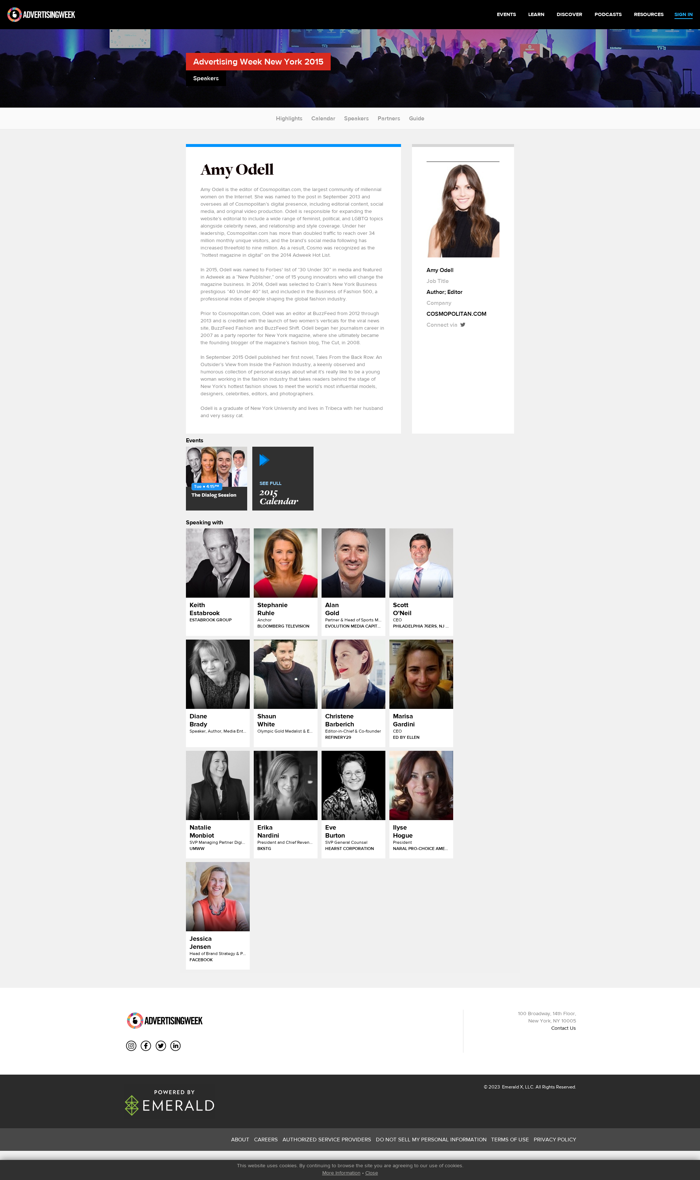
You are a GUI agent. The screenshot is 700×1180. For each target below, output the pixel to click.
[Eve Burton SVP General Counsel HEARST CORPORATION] (353, 785)
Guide (416, 118)
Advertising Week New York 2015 (258, 61)
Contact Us (563, 1028)
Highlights (289, 118)
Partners (389, 118)
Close (371, 1173)
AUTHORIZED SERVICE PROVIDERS (327, 1139)
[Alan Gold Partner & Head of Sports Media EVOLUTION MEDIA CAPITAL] (353, 563)
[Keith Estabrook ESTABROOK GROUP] (218, 563)
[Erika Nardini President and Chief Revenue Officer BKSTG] (286, 785)
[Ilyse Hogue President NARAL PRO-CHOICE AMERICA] (421, 785)
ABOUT (240, 1139)
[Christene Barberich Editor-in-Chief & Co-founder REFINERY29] (353, 674)
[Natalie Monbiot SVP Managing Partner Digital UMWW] (218, 785)
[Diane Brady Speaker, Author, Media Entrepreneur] (218, 674)
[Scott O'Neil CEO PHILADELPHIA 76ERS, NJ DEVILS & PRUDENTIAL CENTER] (421, 563)
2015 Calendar (279, 494)
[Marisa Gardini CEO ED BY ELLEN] (421, 674)
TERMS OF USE (510, 1139)
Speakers (356, 118)
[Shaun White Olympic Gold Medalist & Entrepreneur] (286, 674)
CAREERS (266, 1139)
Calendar (323, 118)
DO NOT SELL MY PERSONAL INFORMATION (431, 1139)
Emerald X (512, 1087)
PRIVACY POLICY (555, 1139)
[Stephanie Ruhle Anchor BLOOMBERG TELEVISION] (286, 563)
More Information (341, 1173)
